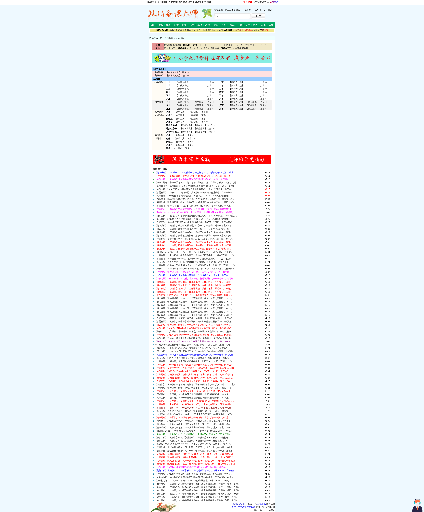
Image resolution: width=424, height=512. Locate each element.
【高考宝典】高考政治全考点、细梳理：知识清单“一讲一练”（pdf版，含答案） (193, 411)
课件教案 (173, 30)
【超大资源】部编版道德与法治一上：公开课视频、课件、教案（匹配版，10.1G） (194, 298)
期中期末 (191, 30)
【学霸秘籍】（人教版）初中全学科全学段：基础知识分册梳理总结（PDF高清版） (194, 321)
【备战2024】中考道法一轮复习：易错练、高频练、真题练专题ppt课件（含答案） (194, 318)
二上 (209, 45)
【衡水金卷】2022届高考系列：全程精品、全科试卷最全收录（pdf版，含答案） (193, 421)
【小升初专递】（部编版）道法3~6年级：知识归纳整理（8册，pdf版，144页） (192, 480)
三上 (219, 45)
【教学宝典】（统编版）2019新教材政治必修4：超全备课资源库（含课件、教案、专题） (197, 493)
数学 (175, 2)
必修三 (204, 48)
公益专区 (218, 30)
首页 (153, 25)
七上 (257, 45)
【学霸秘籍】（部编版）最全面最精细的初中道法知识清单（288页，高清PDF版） (194, 361)
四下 (233, 45)
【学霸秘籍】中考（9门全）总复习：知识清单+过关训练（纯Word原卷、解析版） (194, 205)
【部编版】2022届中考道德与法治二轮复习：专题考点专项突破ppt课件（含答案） (194, 431)
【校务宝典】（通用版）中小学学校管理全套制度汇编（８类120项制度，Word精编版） (196, 215)
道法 (232, 25)
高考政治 (159, 75)
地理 (209, 2)
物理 (185, 2)
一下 (204, 45)
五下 (243, 45)
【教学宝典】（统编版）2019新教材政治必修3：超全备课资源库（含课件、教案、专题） (197, 490)
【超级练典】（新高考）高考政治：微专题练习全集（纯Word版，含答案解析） (192, 348)
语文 (170, 2)
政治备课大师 (171, 38)
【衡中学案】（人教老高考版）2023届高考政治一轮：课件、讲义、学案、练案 (192, 427)
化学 (190, 2)
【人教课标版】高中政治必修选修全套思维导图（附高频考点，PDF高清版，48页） (194, 477)
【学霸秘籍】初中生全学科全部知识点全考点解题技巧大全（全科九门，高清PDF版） (195, 265)
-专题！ (246, 30)
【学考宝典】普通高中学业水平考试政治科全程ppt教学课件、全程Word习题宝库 (193, 338)
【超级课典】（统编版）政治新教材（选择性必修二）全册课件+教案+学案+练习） (194, 225)
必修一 (190, 48)
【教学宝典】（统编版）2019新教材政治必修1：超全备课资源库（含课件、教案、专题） (197, 484)
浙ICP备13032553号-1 (264, 510)
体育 (240, 25)
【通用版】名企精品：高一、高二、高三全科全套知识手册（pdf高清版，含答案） (194, 252)
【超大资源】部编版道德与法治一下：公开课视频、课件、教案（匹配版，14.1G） (194, 301)
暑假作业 (200, 30)
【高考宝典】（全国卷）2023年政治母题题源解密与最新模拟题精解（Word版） (193, 394)
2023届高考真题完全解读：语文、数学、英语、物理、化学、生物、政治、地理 (192, 344)
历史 (204, 2)
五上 (238, 45)
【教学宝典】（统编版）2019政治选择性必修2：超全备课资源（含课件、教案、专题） (196, 500)
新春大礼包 (236, 82)
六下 (252, 45)
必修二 (197, 48)
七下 (262, 45)
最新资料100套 (160, 169)
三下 (223, 45)
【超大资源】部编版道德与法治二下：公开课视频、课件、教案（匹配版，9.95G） (194, 308)
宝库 (271, 25)
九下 (173, 48)
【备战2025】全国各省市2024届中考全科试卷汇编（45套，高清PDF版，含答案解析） (196, 268)
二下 (214, 45)
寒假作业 (209, 30)
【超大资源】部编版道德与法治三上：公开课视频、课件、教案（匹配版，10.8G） (194, 311)
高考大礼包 (173, 75)
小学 (255, 2)
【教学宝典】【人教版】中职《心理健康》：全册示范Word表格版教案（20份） (193, 440)
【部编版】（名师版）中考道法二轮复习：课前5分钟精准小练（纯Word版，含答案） (195, 384)
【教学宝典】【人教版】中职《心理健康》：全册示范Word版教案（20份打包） (193, 437)
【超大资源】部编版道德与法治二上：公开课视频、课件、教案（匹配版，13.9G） (194, 305)
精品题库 (182, 30)
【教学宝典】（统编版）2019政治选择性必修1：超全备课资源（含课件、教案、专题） (196, 497)
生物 (194, 2)
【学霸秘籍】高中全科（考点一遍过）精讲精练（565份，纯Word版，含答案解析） (194, 239)
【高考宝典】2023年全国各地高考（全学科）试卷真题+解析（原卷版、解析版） (193, 358)
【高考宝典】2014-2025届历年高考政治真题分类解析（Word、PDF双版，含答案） (194, 189)
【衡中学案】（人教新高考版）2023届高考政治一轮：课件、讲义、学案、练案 (192, 424)
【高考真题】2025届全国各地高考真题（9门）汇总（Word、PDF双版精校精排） (193, 219)
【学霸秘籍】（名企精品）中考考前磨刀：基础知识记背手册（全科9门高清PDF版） (195, 255)
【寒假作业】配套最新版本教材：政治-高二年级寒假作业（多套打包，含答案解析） (195, 202)
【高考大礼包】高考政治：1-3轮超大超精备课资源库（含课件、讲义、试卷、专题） (195, 186)
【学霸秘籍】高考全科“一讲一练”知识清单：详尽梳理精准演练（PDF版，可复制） (194, 258)
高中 (264, 2)
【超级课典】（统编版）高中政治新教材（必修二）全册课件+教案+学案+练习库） (194, 232)
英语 (180, 2)
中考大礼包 (173, 72)
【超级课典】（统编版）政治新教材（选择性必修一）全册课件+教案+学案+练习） (194, 229)
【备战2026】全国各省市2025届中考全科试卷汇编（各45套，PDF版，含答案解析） (195, 222)
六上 (247, 45)
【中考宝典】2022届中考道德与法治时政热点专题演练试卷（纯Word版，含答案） (194, 474)
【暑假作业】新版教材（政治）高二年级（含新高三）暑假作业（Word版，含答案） (195, 450)
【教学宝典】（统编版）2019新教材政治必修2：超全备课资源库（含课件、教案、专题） (197, 487)
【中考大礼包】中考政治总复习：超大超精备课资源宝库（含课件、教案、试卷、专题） (196, 182)
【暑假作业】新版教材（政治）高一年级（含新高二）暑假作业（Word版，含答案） (195, 447)
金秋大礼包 (183, 82)
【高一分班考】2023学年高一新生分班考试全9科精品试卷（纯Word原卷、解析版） (194, 351)
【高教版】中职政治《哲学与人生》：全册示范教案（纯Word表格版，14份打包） (194, 444)
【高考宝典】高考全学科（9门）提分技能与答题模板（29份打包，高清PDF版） (193, 262)
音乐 (247, 25)
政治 (199, 2)
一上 (199, 45)
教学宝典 (180, 112)
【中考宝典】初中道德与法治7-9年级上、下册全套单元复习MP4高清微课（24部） (194, 414)
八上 (267, 45)
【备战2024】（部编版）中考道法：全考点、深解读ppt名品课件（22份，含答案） (194, 331)
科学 (223, 25)
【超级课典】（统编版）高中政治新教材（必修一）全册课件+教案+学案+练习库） (194, 235)
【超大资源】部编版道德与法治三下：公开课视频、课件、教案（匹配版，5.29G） (194, 315)
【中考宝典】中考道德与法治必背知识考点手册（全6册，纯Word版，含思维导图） (194, 388)
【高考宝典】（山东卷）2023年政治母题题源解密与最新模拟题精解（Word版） (193, 397)
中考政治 (159, 72)
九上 (168, 48)
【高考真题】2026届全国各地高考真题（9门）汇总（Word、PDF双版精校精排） (193, 196)
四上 (228, 45)
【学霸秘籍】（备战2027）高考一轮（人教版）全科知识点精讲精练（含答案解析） (195, 192)
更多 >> (185, 72)
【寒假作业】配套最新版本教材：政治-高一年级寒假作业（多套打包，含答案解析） (195, 199)
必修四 (211, 48)
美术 (255, 25)
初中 (259, 2)
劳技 (263, 25)
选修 (217, 48)
